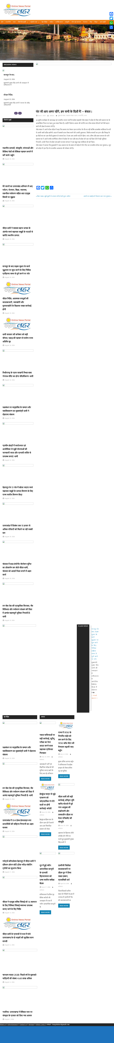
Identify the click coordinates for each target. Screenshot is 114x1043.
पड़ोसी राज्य (33, 22)
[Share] (111, 27)
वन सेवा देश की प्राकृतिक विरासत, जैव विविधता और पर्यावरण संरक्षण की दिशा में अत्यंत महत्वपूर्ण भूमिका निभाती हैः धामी (18, 792)
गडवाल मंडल (70, 116)
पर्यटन (51, 22)
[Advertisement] (74, 168)
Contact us (23, 1025)
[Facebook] (111, 14)
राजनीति (8, 22)
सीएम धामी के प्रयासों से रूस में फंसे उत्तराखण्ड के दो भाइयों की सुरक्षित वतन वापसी (18, 937)
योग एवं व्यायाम (76, 22)
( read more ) (94, 685)
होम (2, 22)
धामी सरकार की (9, 95)
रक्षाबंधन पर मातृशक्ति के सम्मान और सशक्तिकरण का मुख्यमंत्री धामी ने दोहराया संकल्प (17, 411)
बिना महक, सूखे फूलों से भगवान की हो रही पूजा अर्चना (53, 196)
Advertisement (13, 1025)
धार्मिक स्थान (59, 22)
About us (3, 1025)
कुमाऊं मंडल (61, 116)
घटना (76, 116)
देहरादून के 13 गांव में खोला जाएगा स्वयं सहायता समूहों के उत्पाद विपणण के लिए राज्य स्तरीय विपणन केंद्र (18, 491)
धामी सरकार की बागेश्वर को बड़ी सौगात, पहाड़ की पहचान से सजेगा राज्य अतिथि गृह (18, 338)
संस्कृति (67, 22)
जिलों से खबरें (7, 120)
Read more (45, 779)
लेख (91, 22)
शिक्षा (96, 22)
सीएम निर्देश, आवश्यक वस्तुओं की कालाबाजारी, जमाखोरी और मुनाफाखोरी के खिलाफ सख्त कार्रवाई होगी (96, 641)
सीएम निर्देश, (8, 75)
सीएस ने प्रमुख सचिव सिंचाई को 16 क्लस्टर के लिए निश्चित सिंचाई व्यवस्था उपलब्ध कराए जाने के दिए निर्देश (20, 905)
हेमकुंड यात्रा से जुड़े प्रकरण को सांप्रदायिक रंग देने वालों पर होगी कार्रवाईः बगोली (47, 801)
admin (52, 116)
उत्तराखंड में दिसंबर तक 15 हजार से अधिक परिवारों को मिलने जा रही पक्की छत (18, 529)
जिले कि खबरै (22, 22)
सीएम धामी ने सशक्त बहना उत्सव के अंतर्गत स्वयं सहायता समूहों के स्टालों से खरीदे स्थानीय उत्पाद (18, 232)
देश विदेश (44, 22)
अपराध (43, 717)
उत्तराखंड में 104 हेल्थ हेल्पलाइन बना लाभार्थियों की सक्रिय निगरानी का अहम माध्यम (18, 824)
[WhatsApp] (111, 23)
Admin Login (40, 1025)
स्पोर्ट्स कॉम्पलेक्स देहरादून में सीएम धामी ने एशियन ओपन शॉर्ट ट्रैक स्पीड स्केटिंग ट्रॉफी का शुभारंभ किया (19, 865)
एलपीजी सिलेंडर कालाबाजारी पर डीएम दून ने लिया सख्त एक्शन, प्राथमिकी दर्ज (64, 872)
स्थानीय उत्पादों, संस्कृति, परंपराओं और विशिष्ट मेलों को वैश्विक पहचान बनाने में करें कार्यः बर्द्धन (18, 151)
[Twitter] (111, 18)
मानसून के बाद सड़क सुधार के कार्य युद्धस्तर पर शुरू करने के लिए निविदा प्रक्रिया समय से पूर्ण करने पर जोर (17, 270)
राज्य (14, 22)
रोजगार (85, 22)
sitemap (31, 1025)
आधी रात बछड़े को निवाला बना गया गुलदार (97, 196)
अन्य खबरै (103, 22)
